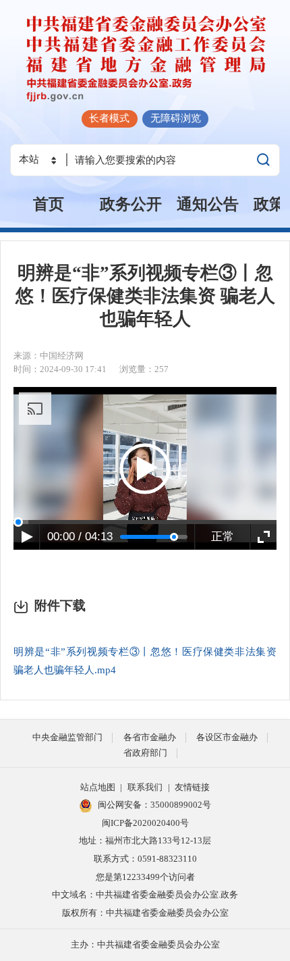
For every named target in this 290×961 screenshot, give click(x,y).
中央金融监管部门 (67, 737)
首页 (48, 204)
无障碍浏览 (175, 118)
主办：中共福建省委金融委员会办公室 (145, 944)
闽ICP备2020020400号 (145, 823)
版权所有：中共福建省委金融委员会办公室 (145, 913)
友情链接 (192, 787)
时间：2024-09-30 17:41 (60, 369)
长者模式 (109, 118)
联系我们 (145, 787)
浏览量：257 (144, 369)
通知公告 (208, 204)
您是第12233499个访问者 (145, 877)
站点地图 (97, 787)
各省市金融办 (149, 737)
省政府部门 (145, 753)
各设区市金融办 (227, 737)
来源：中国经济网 (48, 355)
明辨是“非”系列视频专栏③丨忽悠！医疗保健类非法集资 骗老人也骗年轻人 (145, 296)
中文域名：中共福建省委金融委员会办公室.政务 (145, 894)
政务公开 (131, 204)
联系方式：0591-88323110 (145, 859)
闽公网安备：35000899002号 (154, 805)
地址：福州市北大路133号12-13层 (145, 840)
